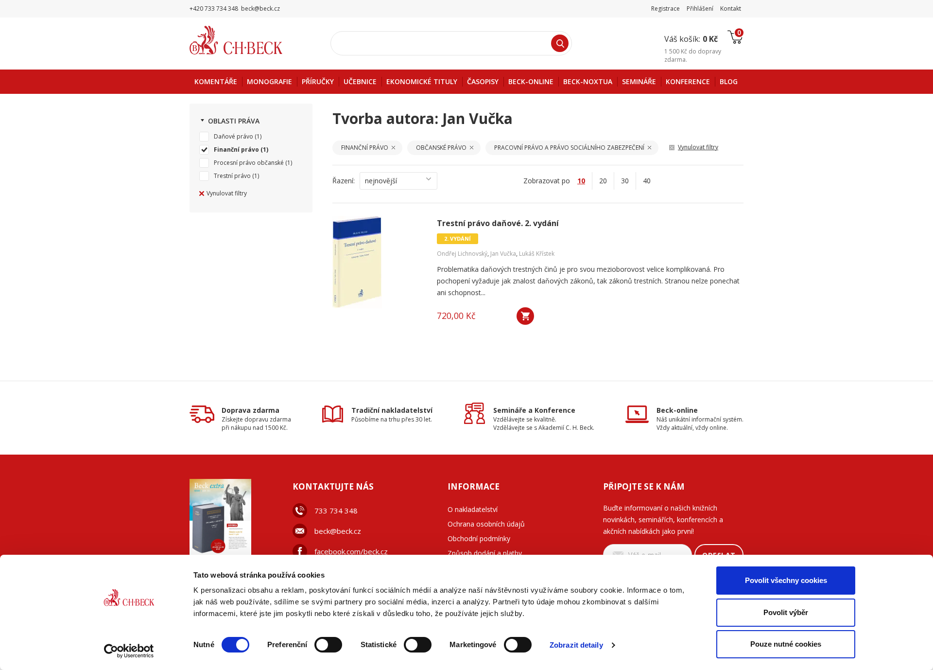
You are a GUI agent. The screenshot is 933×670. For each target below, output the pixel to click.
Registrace (665, 8)
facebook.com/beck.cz (351, 551)
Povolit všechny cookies (786, 580)
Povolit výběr (785, 612)
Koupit (525, 316)
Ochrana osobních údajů (486, 524)
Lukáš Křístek (536, 253)
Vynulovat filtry (227, 193)
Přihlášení (700, 8)
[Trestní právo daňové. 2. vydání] (378, 262)
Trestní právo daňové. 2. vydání (498, 223)
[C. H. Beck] (250, 40)
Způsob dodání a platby (485, 553)
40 (647, 180)
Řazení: (343, 180)
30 (625, 180)
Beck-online (677, 410)
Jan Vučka (503, 253)
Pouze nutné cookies (785, 644)
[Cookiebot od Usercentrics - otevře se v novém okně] (129, 651)
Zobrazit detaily (576, 645)
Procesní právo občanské (249, 163)
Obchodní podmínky (479, 538)
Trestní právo (232, 176)
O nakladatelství (473, 509)
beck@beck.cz (337, 531)
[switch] (328, 644)
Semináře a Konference (534, 410)
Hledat (560, 43)
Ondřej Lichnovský (462, 253)
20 (603, 180)
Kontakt (730, 8)
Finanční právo (236, 149)
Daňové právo (233, 136)
